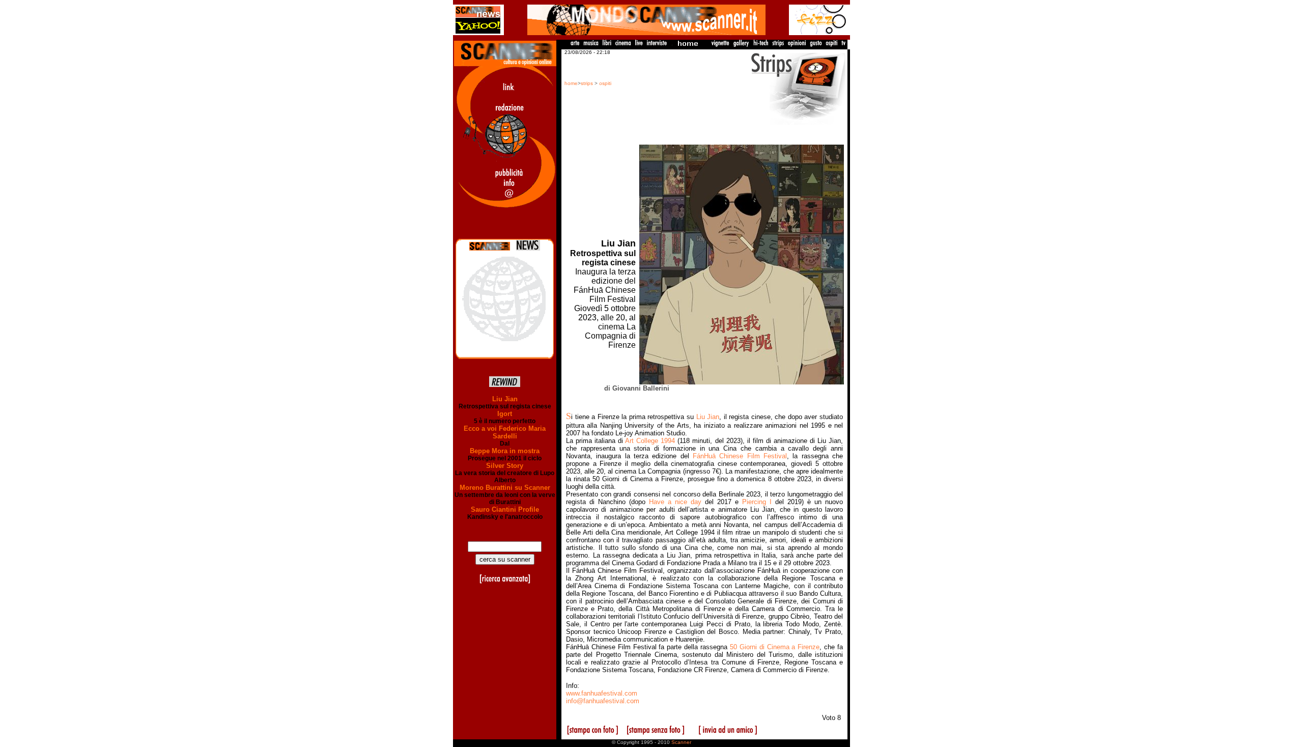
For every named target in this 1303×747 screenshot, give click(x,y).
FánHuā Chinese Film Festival (740, 456)
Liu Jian (505, 399)
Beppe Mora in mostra (505, 451)
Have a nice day (675, 502)
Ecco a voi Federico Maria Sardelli (505, 432)
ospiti (605, 83)
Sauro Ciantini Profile (505, 509)
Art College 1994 (650, 441)
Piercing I (757, 502)
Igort (504, 414)
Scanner (681, 742)
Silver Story (504, 465)
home (571, 83)
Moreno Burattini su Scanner (505, 487)
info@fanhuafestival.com (602, 701)
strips (587, 83)
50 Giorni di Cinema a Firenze (774, 647)
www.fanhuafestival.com (601, 693)
